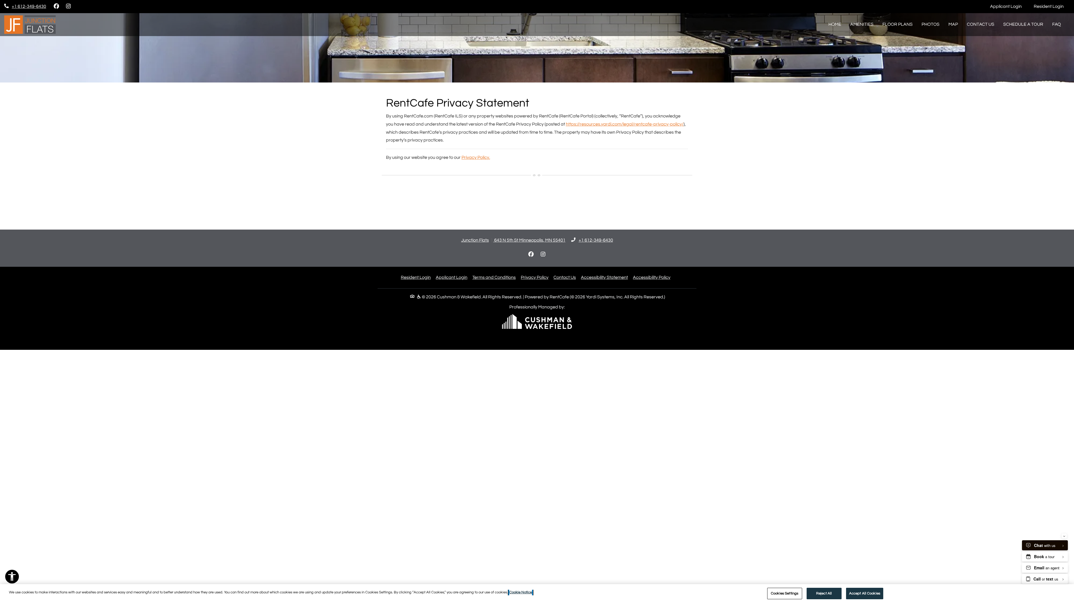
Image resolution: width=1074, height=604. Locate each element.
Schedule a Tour (1023, 24)
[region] (537, 594)
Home (834, 24)
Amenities (861, 24)
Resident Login (1052, 6)
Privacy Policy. (475, 157)
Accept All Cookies (864, 593)
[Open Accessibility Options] (12, 578)
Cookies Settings (784, 593)
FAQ (1056, 24)
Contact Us (980, 24)
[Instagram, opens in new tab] (68, 6)
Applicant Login (1009, 6)
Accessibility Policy (651, 277)
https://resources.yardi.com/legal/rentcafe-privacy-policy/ (625, 124)
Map (953, 24)
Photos (930, 24)
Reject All (824, 593)
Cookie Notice (520, 592)
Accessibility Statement (604, 277)
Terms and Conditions (494, 277)
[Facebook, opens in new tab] (56, 6)
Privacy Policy (534, 277)
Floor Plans (897, 24)
